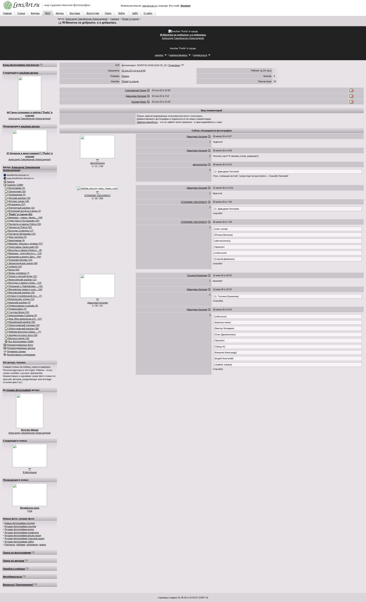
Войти (121, 13)
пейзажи (20, 544)
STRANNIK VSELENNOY (97, 195)
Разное (125, 76)
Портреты (9, 544)
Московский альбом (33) (21, 292)
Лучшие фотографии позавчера (21, 532)
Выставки (75, 13)
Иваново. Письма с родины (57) (25, 243)
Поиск (108, 13)
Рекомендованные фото (20, 345)
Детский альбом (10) (19, 198)
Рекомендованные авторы (21, 348)
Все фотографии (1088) (21, 341)
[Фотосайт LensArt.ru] (47, 9)
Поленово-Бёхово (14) (20, 260)
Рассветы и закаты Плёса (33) (24, 224)
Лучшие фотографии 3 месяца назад (24, 538)
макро (42, 544)
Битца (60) (13, 269)
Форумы (35, 13)
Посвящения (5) (17, 194)
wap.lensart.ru (149, 5)
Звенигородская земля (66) (23, 263)
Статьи (21, 13)
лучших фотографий (18, 390)
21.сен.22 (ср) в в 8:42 (134, 70)
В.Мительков (30, 472)
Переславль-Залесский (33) (23, 247)
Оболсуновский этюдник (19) (24, 325)
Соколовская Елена (135, 90)
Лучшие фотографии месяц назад (22, 535)
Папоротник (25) (17, 191)
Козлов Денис (139, 101)
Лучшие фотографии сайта (19, 541)
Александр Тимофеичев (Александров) (86, 19)
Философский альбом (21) (22, 279)
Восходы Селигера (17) (20, 230)
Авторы (60, 13)
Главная (7, 13)
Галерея (114, 19)
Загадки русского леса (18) (22, 335)
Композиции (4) (16, 240)
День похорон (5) (17, 237)
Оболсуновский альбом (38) (23, 328)
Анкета (10, 181)
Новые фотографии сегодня (19, 523)
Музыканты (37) (16, 204)
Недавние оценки (16, 351)
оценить (159, 55)
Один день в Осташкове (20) (23, 220)
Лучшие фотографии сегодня (20, 526)
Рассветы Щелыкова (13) (22, 234)
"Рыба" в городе (130, 19)
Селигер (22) (15, 266)
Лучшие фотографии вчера (19, 529)
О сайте (148, 13)
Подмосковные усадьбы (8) (23, 305)
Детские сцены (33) (18, 201)
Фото (47, 13)
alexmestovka (97, 163)
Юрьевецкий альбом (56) (21, 322)
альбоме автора (28, 72)
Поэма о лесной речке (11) (22, 276)
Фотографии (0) (16, 188)
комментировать (178, 55)
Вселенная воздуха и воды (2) (24, 211)
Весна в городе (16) (18, 338)
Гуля (29, 511)
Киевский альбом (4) (19, 302)
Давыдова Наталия (136, 96)
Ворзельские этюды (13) (21, 299)
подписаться (200, 55)
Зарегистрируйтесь (147, 122)
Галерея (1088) (15, 185)
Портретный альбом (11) (21, 207)
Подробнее (174, 65)
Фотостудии (92, 13)
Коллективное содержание (21, 354)
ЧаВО (135, 13)
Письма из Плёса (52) (20, 227)
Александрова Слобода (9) (22, 315)
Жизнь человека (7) (18, 273)
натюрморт (32, 544)
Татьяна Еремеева (197, 275)
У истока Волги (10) (18, 312)
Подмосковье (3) (17, 309)
